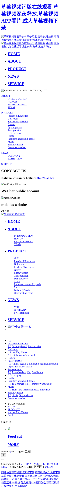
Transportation (15, 369)
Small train (37, 372)
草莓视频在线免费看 (12, 475)
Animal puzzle (19, 363)
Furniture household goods (21, 381)
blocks (15, 395)
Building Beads (15, 392)
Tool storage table (21, 383)
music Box (45, 389)
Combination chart (17, 398)
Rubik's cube (34, 346)
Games (11, 358)
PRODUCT (14, 409)
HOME (14, 221)
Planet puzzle (25, 366)
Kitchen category (20, 355)
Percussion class (31, 389)
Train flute (17, 389)
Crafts (11, 378)
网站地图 (6, 472)
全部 (16, 258)
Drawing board (19, 346)
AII (9, 340)
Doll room (13, 349)
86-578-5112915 (47, 178)
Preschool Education (18, 343)
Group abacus (26, 395)
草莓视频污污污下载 (22, 472)
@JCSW (49, 466)
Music (11, 386)
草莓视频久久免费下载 (47, 472)
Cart (29, 372)
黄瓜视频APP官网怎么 (33, 482)
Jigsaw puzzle (15, 360)
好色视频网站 (19, 486)
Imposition (13, 366)
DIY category (14, 375)
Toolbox (34, 383)
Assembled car (19, 372)
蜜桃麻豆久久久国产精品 (39, 475)
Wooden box (45, 383)
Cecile (33, 355)
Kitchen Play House (18, 352)
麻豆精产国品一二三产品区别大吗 (34, 479)
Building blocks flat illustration (42, 363)
